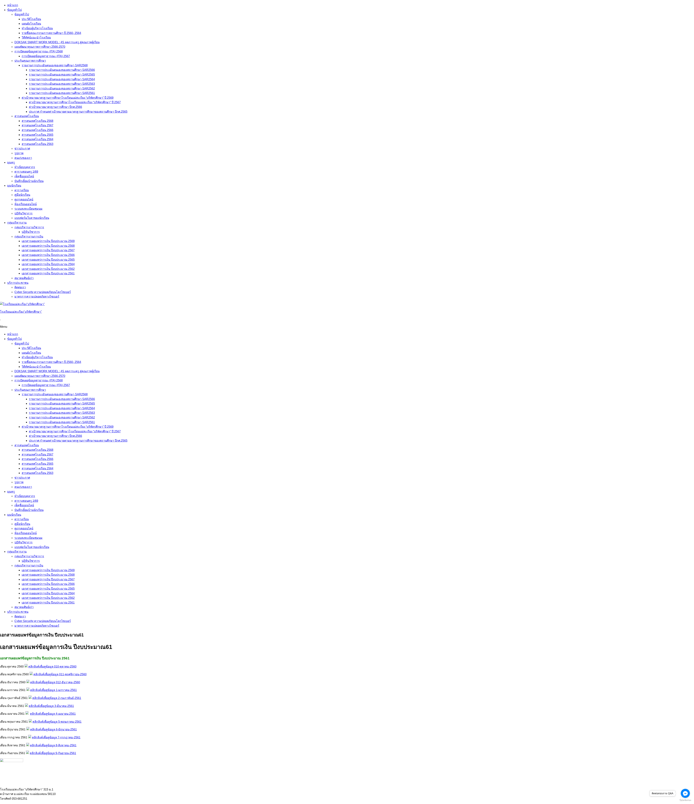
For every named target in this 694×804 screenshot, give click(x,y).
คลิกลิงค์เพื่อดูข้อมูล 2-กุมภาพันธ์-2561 (56, 698)
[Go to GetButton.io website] (685, 800)
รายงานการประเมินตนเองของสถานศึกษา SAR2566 (62, 69)
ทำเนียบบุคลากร (24, 167)
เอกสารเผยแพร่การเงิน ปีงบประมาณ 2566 (48, 254)
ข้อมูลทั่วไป (14, 9)
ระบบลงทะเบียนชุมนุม (28, 208)
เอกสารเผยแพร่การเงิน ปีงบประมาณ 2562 (48, 268)
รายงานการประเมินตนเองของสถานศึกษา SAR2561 (62, 93)
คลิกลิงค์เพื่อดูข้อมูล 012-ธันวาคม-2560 (55, 682)
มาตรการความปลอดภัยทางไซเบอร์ (36, 296)
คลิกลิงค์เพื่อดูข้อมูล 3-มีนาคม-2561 (51, 705)
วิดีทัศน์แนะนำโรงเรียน (36, 37)
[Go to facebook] (685, 793)
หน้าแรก (12, 5)
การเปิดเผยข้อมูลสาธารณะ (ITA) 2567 (46, 56)
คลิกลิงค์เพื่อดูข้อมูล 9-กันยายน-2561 (53, 753)
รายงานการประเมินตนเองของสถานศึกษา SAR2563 (62, 83)
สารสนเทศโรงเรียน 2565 (37, 134)
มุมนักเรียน (14, 185)
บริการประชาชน (17, 282)
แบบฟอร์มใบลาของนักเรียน (31, 217)
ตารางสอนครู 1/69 (26, 171)
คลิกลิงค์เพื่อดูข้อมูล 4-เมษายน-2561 (53, 713)
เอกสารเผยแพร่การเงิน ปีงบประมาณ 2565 (48, 259)
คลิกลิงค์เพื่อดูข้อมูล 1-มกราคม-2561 (53, 690)
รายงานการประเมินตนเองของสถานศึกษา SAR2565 (62, 74)
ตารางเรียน (21, 190)
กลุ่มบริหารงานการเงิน (28, 236)
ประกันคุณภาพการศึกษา (30, 60)
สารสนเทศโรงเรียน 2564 (37, 139)
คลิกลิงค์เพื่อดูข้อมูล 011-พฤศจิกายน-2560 (60, 674)
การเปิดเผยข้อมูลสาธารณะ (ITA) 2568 (38, 51)
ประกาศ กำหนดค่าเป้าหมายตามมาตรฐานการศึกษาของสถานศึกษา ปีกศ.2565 (78, 111)
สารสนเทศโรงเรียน (26, 116)
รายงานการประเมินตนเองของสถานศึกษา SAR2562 (62, 88)
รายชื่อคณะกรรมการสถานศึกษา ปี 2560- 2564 (51, 33)
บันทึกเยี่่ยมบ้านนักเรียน (29, 181)
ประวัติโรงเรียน (31, 19)
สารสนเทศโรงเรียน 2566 (37, 130)
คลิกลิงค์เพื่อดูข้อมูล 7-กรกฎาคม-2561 (56, 737)
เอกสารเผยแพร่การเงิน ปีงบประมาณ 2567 (48, 250)
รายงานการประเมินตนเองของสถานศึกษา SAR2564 (62, 79)
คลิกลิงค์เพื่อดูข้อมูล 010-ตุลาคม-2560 (52, 666)
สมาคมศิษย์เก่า (24, 278)
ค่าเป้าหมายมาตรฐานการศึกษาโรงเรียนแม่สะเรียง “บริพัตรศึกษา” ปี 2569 (67, 97)
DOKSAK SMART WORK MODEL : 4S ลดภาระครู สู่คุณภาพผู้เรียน (57, 42)
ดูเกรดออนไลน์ (23, 199)
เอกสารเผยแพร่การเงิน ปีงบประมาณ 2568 (48, 245)
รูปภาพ (18, 153)
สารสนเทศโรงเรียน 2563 (37, 144)
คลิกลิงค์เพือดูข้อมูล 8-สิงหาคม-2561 (53, 745)
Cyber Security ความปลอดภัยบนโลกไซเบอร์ (42, 292)
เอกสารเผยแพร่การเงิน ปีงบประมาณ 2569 (48, 241)
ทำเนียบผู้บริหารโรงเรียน (37, 28)
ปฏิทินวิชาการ (23, 213)
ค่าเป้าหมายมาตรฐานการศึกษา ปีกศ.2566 (55, 106)
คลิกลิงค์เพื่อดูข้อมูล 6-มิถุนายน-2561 (53, 729)
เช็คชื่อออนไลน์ (24, 176)
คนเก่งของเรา (23, 157)
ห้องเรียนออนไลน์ (25, 204)
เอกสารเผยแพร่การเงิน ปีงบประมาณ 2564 (48, 264)
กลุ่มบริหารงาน (17, 222)
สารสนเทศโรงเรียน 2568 (37, 120)
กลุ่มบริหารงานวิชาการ (29, 227)
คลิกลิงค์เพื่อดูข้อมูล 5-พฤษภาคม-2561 (57, 721)
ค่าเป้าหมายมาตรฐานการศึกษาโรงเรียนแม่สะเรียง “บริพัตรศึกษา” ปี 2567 (75, 102)
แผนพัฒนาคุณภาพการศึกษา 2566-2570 (39, 46)
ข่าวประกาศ (22, 148)
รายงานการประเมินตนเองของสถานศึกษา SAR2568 (55, 65)
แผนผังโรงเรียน (31, 23)
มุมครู (11, 162)
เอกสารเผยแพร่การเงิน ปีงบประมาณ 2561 (48, 273)
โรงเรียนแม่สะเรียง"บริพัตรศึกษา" (21, 311)
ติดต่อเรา (20, 287)
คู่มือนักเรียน (22, 194)
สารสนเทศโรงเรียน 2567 (37, 125)
